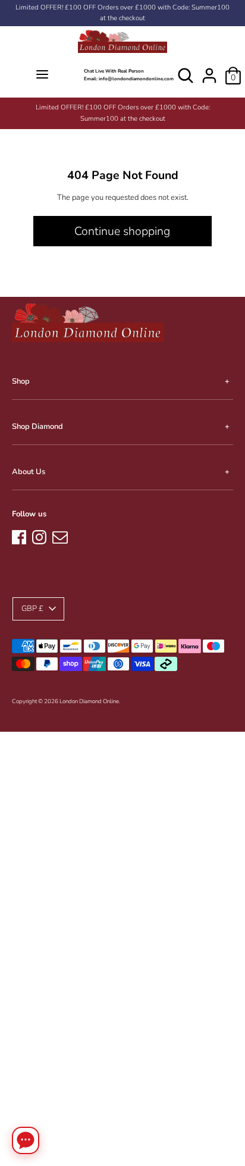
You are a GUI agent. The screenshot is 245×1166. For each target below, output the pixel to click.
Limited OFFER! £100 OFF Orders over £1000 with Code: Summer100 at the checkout (122, 13)
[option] (122, 113)
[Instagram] (39, 535)
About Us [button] (28, 471)
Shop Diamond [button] (37, 426)
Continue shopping (122, 231)
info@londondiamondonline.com (136, 79)
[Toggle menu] (42, 75)
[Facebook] (19, 535)
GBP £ (32, 608)
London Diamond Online (89, 701)
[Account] (209, 69)
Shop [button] (21, 381)
